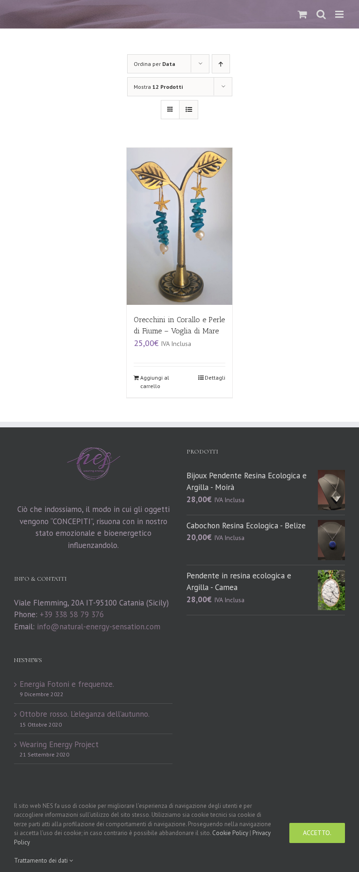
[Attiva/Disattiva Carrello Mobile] (302, 14)
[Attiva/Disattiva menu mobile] (340, 14)
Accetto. (317, 833)
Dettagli (215, 377)
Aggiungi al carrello (154, 381)
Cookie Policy (230, 833)
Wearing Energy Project (59, 744)
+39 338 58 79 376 (72, 614)
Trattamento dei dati (41, 861)
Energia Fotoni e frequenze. (67, 684)
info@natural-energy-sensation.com (98, 626)
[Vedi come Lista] (189, 110)
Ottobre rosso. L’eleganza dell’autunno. (85, 714)
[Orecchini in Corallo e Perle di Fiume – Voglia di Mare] (180, 226)
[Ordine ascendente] (221, 63)
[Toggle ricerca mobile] (321, 14)
